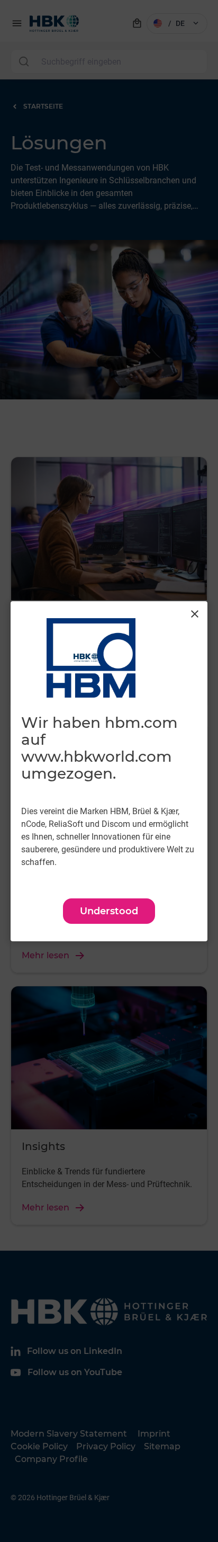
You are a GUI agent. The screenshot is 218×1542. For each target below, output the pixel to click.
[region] (109, 771)
